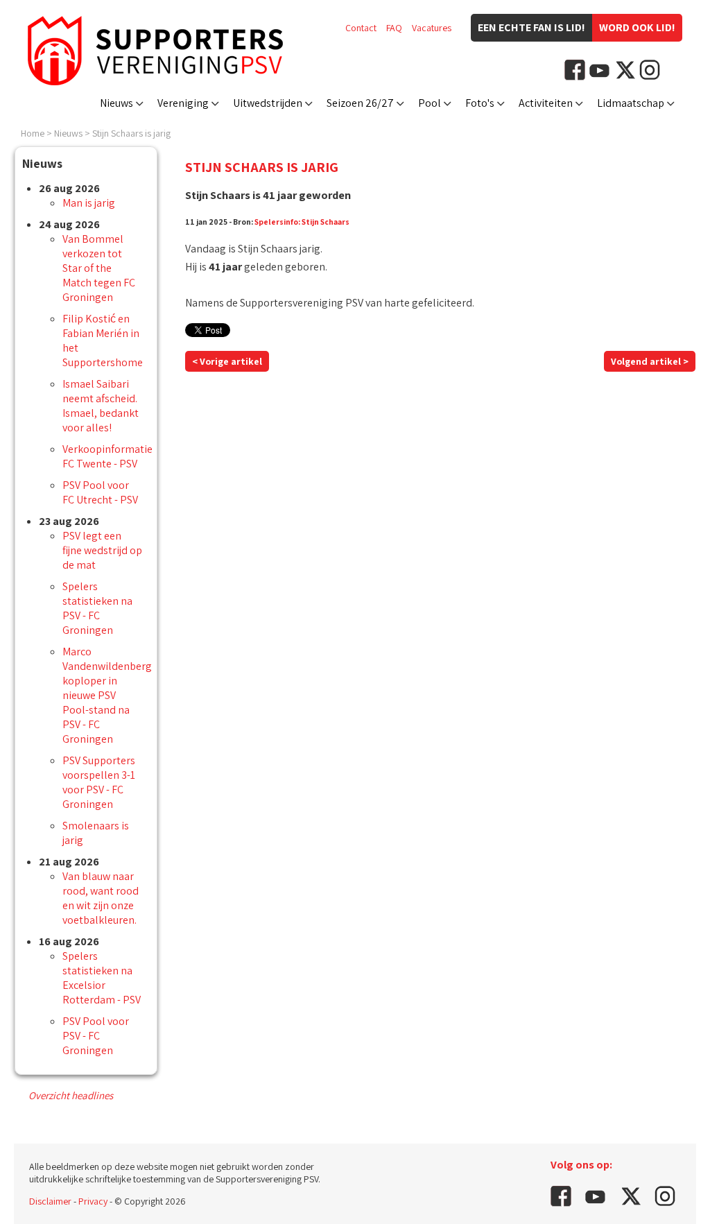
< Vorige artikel (227, 361)
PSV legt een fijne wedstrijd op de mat (102, 550)
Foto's (479, 103)
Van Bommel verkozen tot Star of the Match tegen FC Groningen (98, 268)
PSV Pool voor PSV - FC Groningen (95, 1036)
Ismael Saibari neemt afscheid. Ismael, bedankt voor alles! (100, 406)
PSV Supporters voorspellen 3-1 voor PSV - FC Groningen (98, 782)
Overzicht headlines (70, 1095)
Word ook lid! (637, 27)
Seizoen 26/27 (360, 103)
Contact (360, 27)
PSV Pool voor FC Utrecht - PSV (100, 492)
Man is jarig (88, 203)
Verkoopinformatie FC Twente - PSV (107, 456)
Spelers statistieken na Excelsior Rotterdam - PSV (101, 978)
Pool (429, 103)
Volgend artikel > (650, 361)
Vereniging (183, 103)
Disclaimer (50, 1201)
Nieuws (116, 103)
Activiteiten (546, 103)
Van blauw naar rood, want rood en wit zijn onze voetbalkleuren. (100, 898)
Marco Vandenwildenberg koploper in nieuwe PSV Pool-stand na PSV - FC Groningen (107, 695)
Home (32, 133)
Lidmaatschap (630, 103)
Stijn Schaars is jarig (131, 133)
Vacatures (431, 27)
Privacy (92, 1201)
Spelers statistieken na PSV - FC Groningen (97, 608)
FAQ (394, 27)
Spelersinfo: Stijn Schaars (301, 221)
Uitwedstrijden (267, 103)
